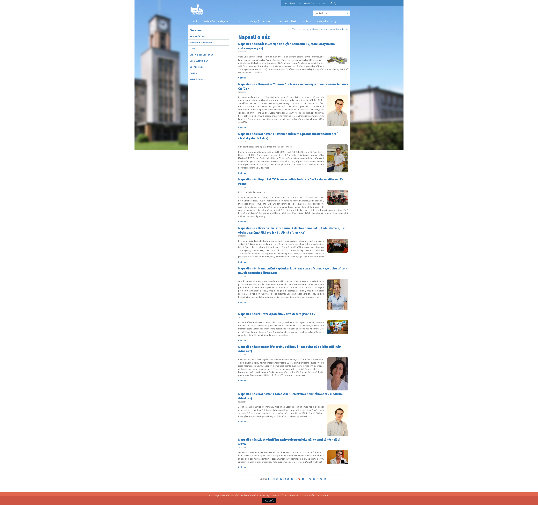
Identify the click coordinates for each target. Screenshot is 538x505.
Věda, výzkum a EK (260, 21)
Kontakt (322, 3)
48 (321, 478)
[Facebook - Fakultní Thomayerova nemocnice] (331, 3)
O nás (239, 21)
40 (292, 478)
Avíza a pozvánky (326, 29)
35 (274, 478)
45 (310, 478)
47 (317, 478)
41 (295, 478)
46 (314, 478)
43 (303, 478)
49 (325, 478)
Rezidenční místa (306, 3)
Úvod (194, 21)
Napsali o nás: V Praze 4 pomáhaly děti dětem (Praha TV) (277, 314)
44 (306, 478)
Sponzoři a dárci (286, 21)
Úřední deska (289, 3)
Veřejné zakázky (326, 21)
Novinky (313, 29)
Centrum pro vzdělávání (202, 54)
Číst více (242, 77)
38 (284, 478)
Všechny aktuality (300, 29)
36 (277, 478)
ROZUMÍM (269, 501)
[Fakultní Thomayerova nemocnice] (195, 8)
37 (281, 478)
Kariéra (306, 21)
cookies (325, 495)
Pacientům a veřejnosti (216, 21)
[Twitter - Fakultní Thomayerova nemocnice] (335, 3)
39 (288, 478)
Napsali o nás (341, 29)
